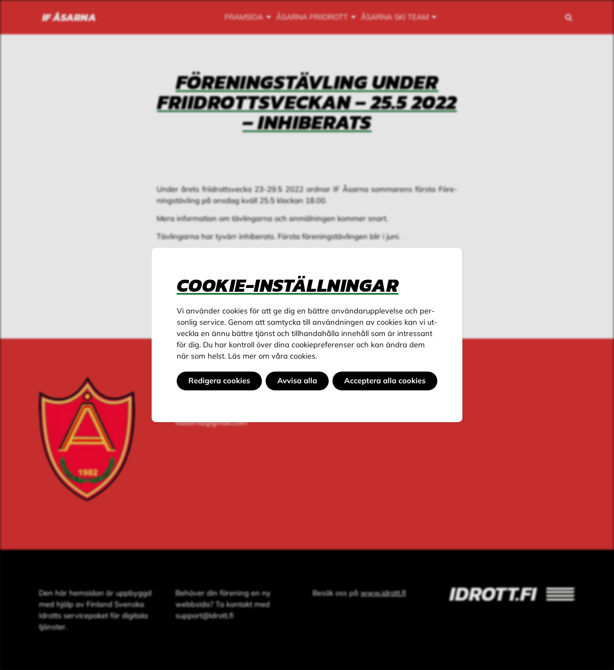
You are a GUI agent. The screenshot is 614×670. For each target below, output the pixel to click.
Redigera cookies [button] (219, 380)
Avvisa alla (297, 380)
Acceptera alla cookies (385, 380)
